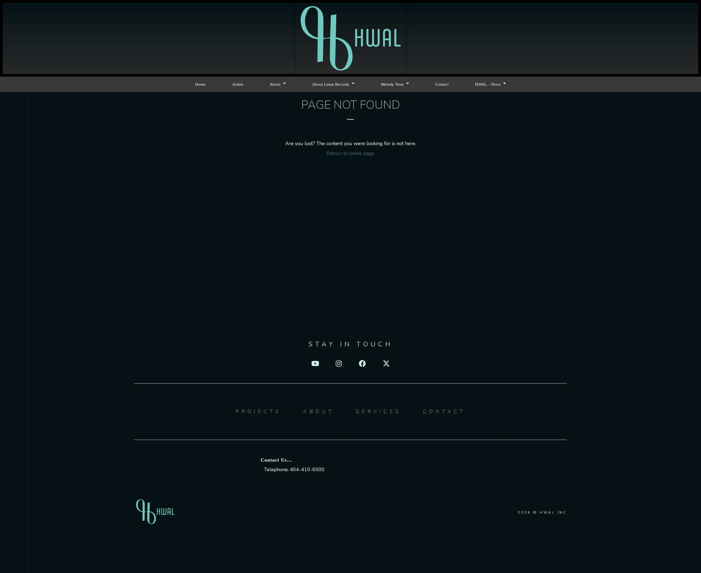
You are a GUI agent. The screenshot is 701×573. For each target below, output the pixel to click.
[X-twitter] (386, 363)
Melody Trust (392, 84)
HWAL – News (488, 84)
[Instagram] (338, 363)
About (275, 84)
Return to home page (350, 153)
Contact (442, 84)
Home (200, 84)
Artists (237, 84)
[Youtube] (314, 363)
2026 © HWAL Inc (542, 512)
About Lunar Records (330, 84)
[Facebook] (362, 363)
